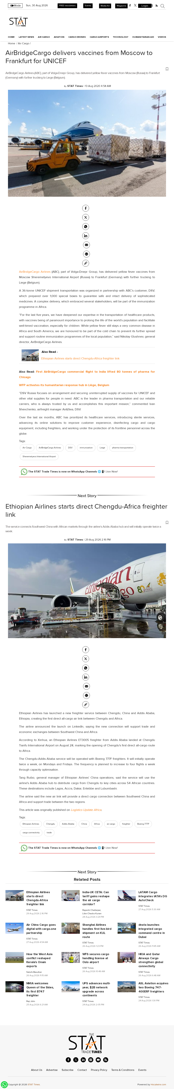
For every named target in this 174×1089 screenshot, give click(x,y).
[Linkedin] (85, 235)
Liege (102, 447)
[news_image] (14, 895)
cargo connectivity (31, 832)
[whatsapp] (85, 226)
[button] (87, 69)
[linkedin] (83, 1059)
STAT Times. (34, 1084)
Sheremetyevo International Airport (39, 456)
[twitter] (135, 5)
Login (145, 5)
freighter (126, 824)
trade (49, 832)
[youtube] (98, 1059)
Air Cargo (23, 43)
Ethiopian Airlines (31, 824)
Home (11, 37)
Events (88, 5)
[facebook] (130, 5)
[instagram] (90, 1059)
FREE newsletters (67, 5)
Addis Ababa (68, 824)
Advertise (52, 1070)
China (84, 824)
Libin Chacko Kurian (91, 913)
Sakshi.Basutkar (34, 972)
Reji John (30, 1001)
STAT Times (32, 910)
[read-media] (30, 358)
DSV (70, 447)
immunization (86, 447)
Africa (97, 824)
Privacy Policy (99, 1070)
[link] (85, 263)
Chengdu (50, 824)
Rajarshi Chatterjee (91, 910)
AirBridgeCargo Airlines (34, 272)
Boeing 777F (143, 824)
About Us (36, 1070)
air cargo (111, 824)
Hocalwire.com (158, 1084)
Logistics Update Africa (86, 810)
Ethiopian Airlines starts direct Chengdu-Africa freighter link (80, 358)
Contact (82, 1070)
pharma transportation (122, 447)
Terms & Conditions (122, 1070)
